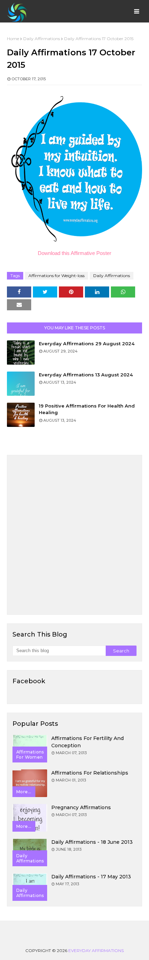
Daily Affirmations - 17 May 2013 (91, 877)
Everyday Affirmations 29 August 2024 (86, 343)
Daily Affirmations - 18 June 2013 (92, 842)
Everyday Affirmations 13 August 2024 (86, 374)
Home (13, 38)
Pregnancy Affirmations (81, 807)
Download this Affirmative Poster (74, 253)
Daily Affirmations (41, 38)
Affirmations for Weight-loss (56, 275)
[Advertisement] (74, 534)
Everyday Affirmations (96, 950)
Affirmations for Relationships (89, 773)
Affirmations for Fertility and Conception (87, 742)
